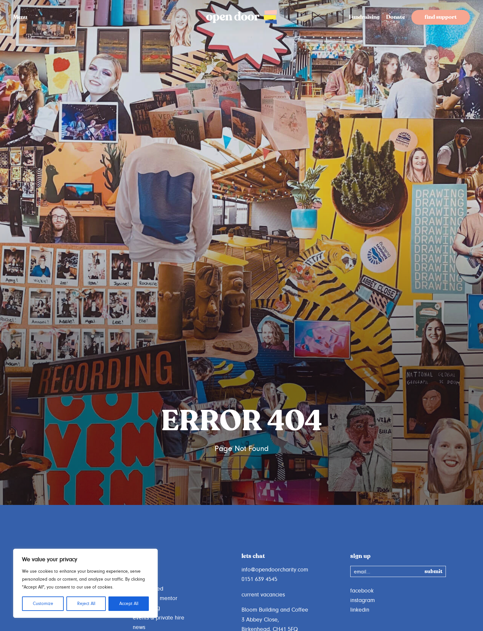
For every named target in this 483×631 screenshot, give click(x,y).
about (140, 579)
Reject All (86, 603)
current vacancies (263, 595)
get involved (148, 589)
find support (441, 17)
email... (362, 572)
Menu (20, 17)
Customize (43, 603)
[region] (85, 583)
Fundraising (364, 17)
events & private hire (158, 618)
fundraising (146, 608)
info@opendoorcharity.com (275, 569)
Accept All (128, 603)
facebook (362, 591)
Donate (395, 17)
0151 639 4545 (259, 579)
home (140, 569)
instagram (362, 600)
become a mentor (155, 598)
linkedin (359, 610)
